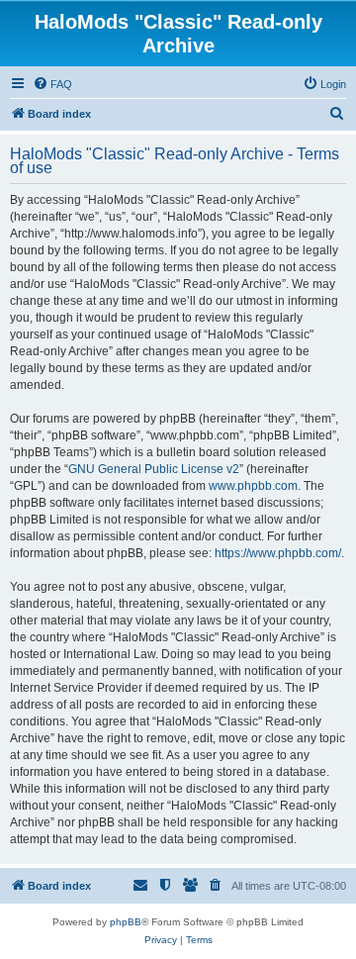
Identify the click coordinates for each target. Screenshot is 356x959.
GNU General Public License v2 (153, 469)
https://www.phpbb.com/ (278, 553)
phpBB (125, 921)
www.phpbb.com (253, 486)
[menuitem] (52, 84)
